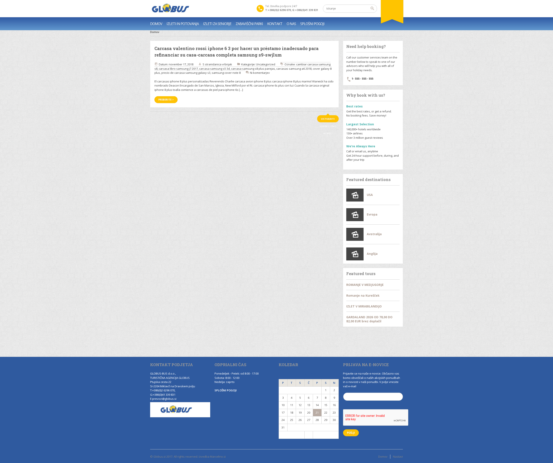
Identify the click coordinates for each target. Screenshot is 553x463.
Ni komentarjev (260, 73)
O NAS (291, 23)
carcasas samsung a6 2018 (293, 69)
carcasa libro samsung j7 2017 (178, 69)
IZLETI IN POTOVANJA (183, 23)
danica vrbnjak (222, 64)
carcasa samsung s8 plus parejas (253, 69)
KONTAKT (274, 23)
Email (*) (349, 390)
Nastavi (398, 456)
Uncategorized (265, 64)
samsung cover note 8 (226, 73)
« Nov (292, 435)
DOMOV (156, 23)
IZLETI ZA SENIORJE (217, 23)
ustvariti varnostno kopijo (328, 119)
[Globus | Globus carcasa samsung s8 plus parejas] (169, 8)
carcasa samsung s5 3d (214, 69)
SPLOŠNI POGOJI (312, 23)
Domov (154, 32)
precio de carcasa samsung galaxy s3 (185, 73)
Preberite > (166, 99)
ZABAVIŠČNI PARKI (249, 23)
